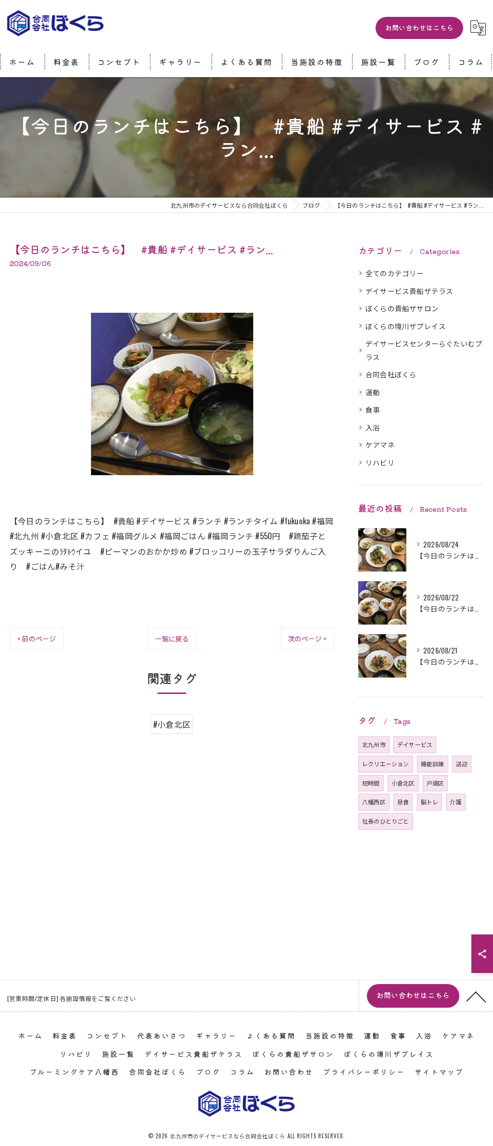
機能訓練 (432, 764)
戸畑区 (435, 783)
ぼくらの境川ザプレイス (405, 326)
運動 (372, 392)
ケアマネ (380, 445)
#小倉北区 (172, 724)
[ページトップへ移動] (476, 996)
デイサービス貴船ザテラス (409, 291)
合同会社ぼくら (390, 374)
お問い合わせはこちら (419, 27)
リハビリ (380, 462)
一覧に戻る (172, 638)
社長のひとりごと (385, 821)
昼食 (403, 802)
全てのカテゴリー (394, 273)
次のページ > (307, 638)
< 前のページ (36, 638)
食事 (372, 409)
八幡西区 (374, 802)
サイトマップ (439, 1071)
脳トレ (430, 802)
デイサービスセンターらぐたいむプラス (423, 350)
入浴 (372, 427)
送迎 (461, 764)
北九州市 (374, 744)
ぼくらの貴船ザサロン (402, 308)
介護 (455, 802)
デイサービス (414, 744)
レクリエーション (385, 764)
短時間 (371, 783)
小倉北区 (403, 783)
